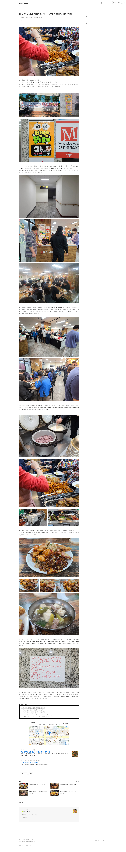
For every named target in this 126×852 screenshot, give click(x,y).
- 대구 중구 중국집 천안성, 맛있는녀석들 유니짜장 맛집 (35, 714)
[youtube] (27, 846)
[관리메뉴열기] (123, 2)
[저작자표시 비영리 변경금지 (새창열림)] (36, 773)
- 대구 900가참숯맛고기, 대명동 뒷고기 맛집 (32, 710)
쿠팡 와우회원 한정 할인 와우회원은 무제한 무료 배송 (35, 752)
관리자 (31, 839)
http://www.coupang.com (27, 749)
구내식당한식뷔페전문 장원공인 (29, 762)
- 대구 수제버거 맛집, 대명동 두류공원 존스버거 (33, 708)
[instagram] (23, 846)
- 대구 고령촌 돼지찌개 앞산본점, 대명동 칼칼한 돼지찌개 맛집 (37, 716)
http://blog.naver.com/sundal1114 (29, 760)
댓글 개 (21, 803)
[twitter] (20, 846)
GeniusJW (24, 3)
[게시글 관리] (26, 774)
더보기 (77, 781)
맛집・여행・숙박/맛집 (24, 17)
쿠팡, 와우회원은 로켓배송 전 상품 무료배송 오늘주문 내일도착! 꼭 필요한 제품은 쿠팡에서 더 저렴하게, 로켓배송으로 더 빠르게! (45, 754)
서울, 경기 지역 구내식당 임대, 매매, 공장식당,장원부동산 (35, 764)
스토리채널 (23, 839)
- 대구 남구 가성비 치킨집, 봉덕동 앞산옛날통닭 (33, 712)
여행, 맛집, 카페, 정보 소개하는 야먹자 (30, 815)
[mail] (30, 846)
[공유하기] (24, 774)
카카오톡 (28, 839)
